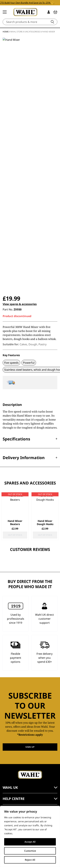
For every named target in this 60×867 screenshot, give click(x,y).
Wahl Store (16, 31)
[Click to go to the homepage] (25, 12)
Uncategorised (32, 31)
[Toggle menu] (5, 12)
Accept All (30, 841)
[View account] (48, 12)
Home (6, 31)
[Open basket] (55, 12)
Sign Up (30, 747)
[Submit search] (52, 22)
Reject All (30, 859)
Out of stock (15, 535)
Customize (30, 850)
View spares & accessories (20, 304)
